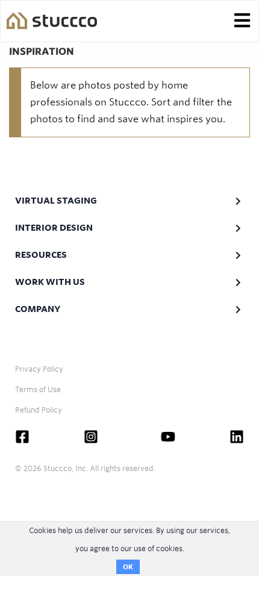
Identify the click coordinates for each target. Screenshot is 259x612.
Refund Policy (38, 409)
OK (128, 567)
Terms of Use (38, 389)
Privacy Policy (39, 368)
